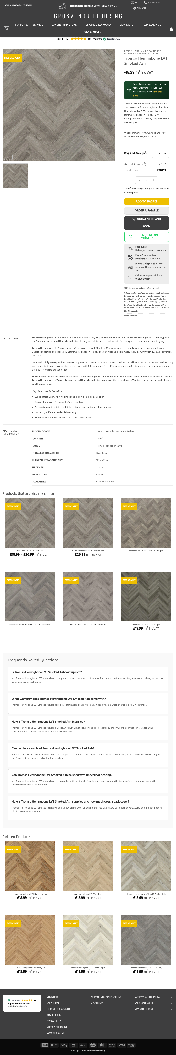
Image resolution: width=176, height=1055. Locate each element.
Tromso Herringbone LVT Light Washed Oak (146, 894)
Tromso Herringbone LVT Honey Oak (30, 968)
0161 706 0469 (142, 279)
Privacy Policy (54, 1021)
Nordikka (129, 53)
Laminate (126, 25)
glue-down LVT (126, 380)
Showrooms (53, 1003)
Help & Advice (151, 25)
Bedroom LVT (133, 296)
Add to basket (147, 201)
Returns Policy (54, 1015)
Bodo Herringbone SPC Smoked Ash (99, 377)
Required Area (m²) (135, 153)
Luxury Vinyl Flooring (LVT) (147, 51)
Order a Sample (147, 210)
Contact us (52, 997)
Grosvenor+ (92, 32)
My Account (97, 1003)
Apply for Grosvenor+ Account (106, 997)
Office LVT (140, 305)
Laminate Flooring (144, 1009)
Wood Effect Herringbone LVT (151, 308)
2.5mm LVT (155, 293)
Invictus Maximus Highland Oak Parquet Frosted (30, 625)
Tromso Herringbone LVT (149, 53)
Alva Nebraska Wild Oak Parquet (146, 625)
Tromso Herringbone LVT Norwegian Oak (30, 894)
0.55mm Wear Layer (142, 293)
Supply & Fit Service (29, 25)
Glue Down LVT (134, 299)
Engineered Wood (98, 25)
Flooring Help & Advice (58, 1009)
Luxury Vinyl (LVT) (64, 25)
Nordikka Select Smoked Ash (137, 377)
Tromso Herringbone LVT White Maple (88, 968)
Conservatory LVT (147, 296)
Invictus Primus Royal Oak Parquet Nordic (88, 625)
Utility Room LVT (131, 308)
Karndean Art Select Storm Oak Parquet (146, 551)
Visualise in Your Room (149, 222)
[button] (6, 28)
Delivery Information (57, 1027)
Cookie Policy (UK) (56, 1033)
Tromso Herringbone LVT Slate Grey (146, 968)
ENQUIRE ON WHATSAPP (149, 236)
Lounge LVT (133, 302)
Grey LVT (145, 299)
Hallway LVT (154, 299)
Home (127, 51)
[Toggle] (171, 997)
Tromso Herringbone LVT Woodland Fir (88, 894)
